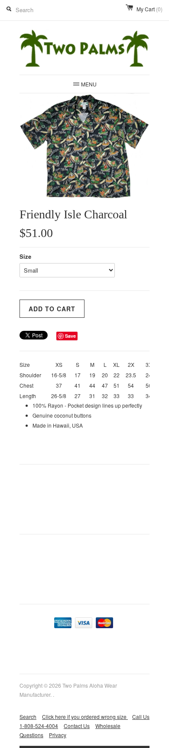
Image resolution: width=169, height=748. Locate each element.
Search (28, 716)
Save (70, 336)
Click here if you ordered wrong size (85, 716)
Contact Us (77, 725)
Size (25, 256)
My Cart (149, 9)
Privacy (57, 734)
